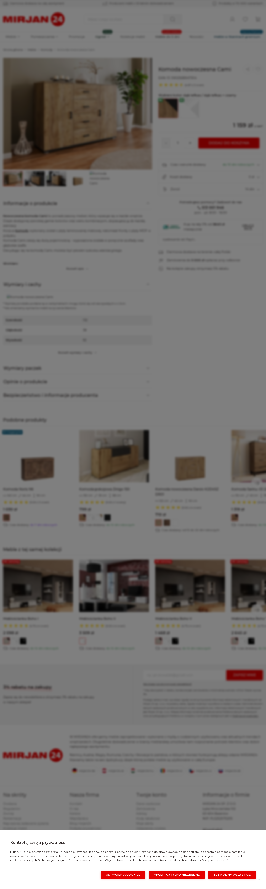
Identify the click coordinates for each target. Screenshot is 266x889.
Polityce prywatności (216, 860)
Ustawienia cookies (123, 874)
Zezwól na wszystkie (232, 874)
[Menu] (259, 880)
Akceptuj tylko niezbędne (177, 874)
